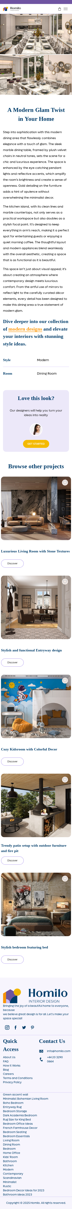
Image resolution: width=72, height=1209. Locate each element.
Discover (12, 563)
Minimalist (10, 1182)
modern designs (25, 329)
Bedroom (9, 1149)
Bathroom (10, 1161)
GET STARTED (36, 443)
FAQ (5, 1061)
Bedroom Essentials (16, 1136)
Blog (6, 1070)
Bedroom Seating (15, 1132)
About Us (9, 1057)
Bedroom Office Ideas (18, 1124)
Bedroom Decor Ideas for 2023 (23, 1190)
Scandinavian (12, 1178)
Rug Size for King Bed (17, 1119)
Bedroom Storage (15, 1111)
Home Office (11, 1153)
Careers (8, 1074)
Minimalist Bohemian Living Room (25, 1099)
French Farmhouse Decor (20, 1128)
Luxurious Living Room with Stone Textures (35, 551)
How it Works (11, 1066)
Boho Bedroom (13, 1103)
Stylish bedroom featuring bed (24, 947)
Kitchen (8, 1165)
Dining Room (47, 373)
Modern (43, 360)
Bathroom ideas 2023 (17, 1194)
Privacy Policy (12, 1082)
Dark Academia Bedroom (20, 1115)
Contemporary (13, 1174)
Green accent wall (15, 1094)
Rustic (7, 1186)
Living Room (11, 1140)
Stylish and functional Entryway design (31, 650)
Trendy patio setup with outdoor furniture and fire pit (33, 848)
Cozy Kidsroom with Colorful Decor (29, 749)
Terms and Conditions (18, 1078)
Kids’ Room (10, 1157)
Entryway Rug (12, 1107)
